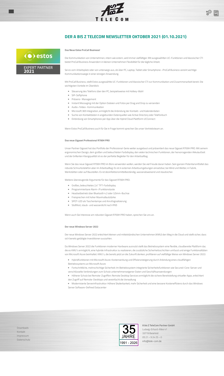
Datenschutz (23, 340)
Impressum (23, 336)
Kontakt (21, 332)
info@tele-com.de (152, 341)
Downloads (23, 328)
